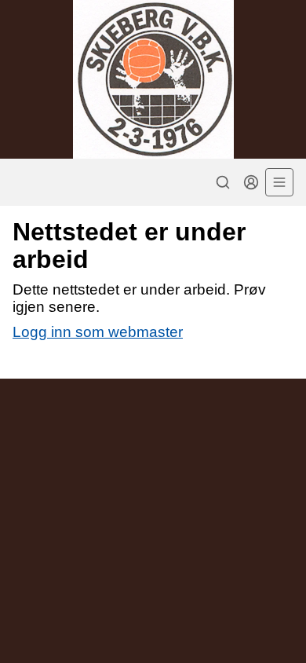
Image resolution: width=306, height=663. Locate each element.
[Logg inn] (251, 182)
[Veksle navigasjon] (279, 182)
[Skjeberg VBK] (153, 79)
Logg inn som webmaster (98, 332)
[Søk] (223, 182)
